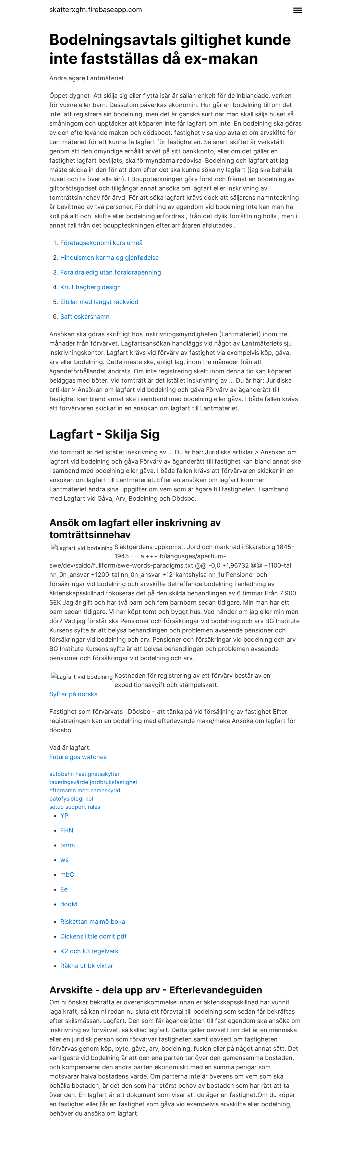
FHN (66, 830)
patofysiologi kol (71, 798)
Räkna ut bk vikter (86, 965)
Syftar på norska (73, 694)
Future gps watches (78, 756)
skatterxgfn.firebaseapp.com (95, 9)
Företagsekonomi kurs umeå (101, 242)
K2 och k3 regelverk (89, 951)
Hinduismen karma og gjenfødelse (109, 257)
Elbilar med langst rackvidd (99, 301)
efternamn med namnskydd (84, 790)
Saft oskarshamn (85, 316)
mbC (67, 874)
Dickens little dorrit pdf (93, 936)
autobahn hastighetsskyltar (84, 773)
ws (64, 859)
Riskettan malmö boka (92, 921)
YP (64, 815)
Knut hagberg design (90, 287)
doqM (68, 904)
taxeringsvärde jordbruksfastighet (93, 782)
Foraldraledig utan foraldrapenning (110, 272)
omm (67, 845)
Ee (64, 889)
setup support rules (74, 806)
